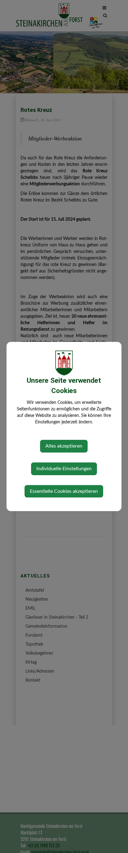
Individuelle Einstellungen (64, 468)
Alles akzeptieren (63, 446)
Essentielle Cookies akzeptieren (64, 491)
